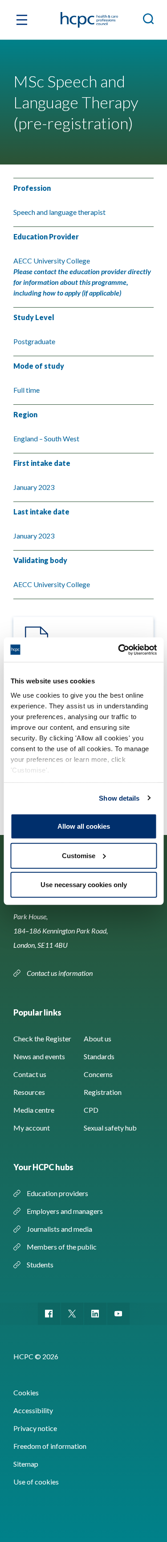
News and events (39, 1056)
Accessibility (33, 1410)
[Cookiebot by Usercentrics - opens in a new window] (119, 649)
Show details (119, 798)
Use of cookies (36, 1481)
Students (40, 1264)
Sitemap (25, 1464)
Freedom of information (49, 1446)
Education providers (57, 1193)
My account (31, 1127)
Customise (78, 855)
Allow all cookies (83, 826)
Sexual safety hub (110, 1127)
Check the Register (42, 1038)
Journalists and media (59, 1229)
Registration (103, 1092)
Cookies (26, 1392)
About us (97, 1038)
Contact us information (60, 973)
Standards (99, 1056)
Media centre (33, 1110)
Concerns (98, 1074)
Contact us (29, 1074)
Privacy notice (35, 1428)
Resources (29, 1092)
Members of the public (62, 1246)
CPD (91, 1110)
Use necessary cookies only (84, 884)
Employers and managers (65, 1211)
